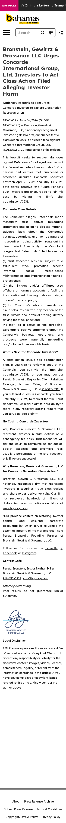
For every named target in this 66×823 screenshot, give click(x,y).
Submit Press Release (18, 809)
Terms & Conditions (49, 809)
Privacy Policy (50, 817)
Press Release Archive (39, 801)
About (16, 801)
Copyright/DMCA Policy (22, 817)
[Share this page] (60, 32)
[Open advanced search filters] (51, 33)
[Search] (42, 33)
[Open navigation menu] (6, 32)
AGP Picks (9, 5)
